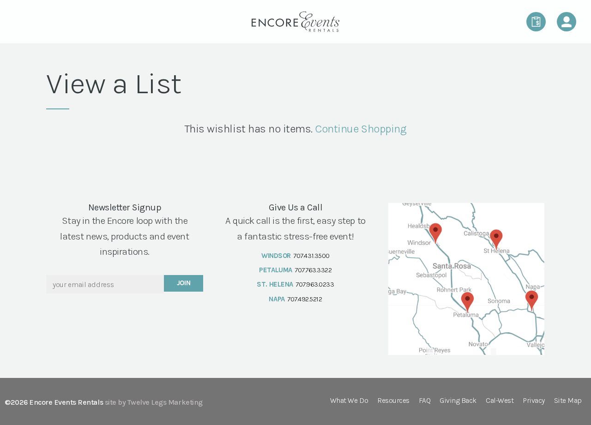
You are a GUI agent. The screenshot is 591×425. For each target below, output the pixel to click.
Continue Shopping (360, 128)
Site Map (568, 401)
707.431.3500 (311, 255)
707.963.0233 (315, 284)
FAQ (425, 401)
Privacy (534, 401)
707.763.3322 (313, 270)
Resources (393, 401)
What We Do (349, 401)
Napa (276, 299)
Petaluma (275, 270)
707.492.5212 (304, 299)
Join (184, 283)
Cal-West (499, 401)
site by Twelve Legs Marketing (154, 402)
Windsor (276, 255)
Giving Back (458, 401)
